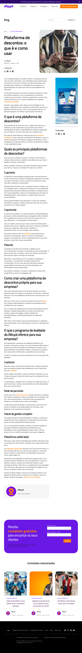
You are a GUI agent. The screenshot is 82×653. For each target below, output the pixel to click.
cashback (27, 234)
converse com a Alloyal (32, 477)
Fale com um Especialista (69, 6)
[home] (8, 6)
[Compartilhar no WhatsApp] (5, 71)
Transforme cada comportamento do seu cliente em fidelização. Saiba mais (41, 2)
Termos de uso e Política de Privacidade (54, 637)
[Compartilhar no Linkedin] (13, 71)
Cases (46, 630)
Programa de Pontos (36, 630)
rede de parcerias (22, 395)
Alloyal (43, 301)
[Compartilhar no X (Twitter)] (10, 71)
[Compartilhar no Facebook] (8, 71)
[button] (24, 6)
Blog (51, 630)
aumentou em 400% (11, 102)
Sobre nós (54, 6)
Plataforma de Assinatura (20, 630)
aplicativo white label (14, 449)
